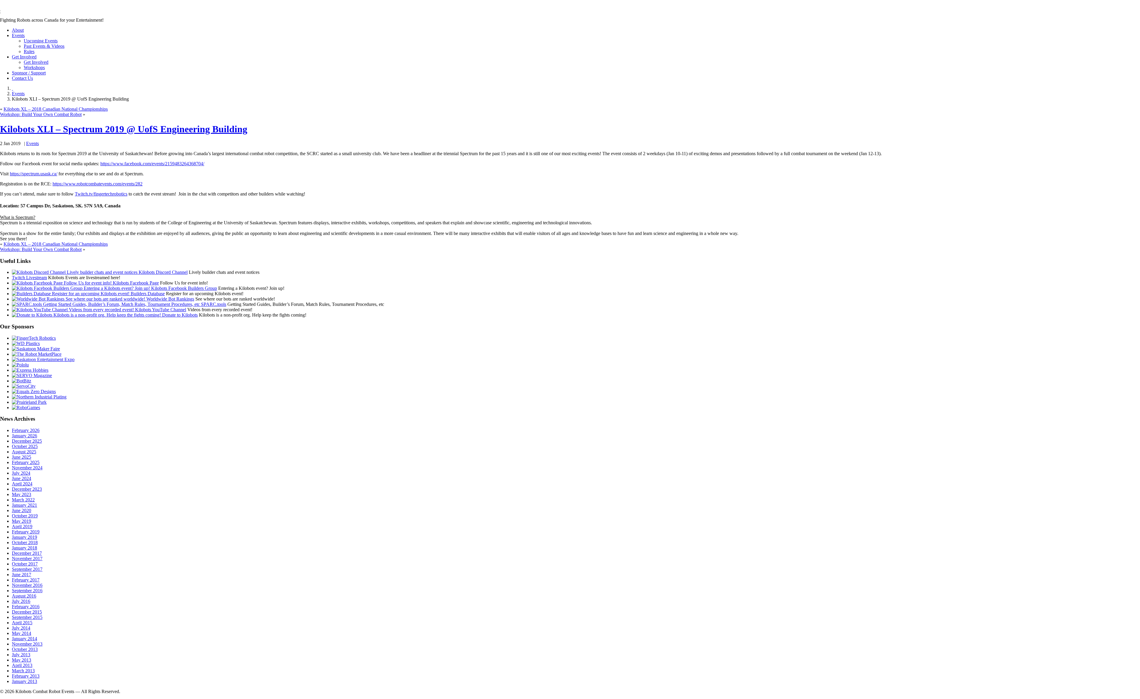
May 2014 (21, 633)
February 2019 (25, 531)
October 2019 (25, 515)
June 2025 (21, 457)
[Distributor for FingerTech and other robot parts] (36, 354)
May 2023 (21, 494)
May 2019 (21, 521)
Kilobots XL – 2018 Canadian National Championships (56, 109)
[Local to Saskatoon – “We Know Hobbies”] (30, 370)
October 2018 (25, 542)
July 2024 (21, 473)
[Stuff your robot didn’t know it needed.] (34, 391)
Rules (29, 51)
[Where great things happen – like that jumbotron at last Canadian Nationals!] (29, 402)
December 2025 (27, 441)
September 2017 (27, 569)
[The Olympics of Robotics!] (26, 407)
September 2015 (27, 617)
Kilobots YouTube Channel (160, 309)
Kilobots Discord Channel (162, 272)
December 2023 (27, 489)
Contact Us (22, 78)
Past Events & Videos (44, 46)
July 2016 (21, 601)
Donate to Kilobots (179, 314)
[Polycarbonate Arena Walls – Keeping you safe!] (26, 343)
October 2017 (25, 563)
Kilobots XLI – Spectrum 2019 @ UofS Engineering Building (123, 129)
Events (18, 35)
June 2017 (21, 574)
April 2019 (22, 526)
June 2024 (21, 478)
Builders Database (147, 293)
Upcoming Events (41, 40)
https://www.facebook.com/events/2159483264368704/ (152, 163)
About (18, 30)
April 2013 (22, 665)
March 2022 (23, 499)
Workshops (34, 67)
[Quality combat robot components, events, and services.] (21, 380)
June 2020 (21, 510)
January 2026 (24, 435)
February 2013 (25, 676)
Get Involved (24, 56)
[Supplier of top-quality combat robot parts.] (34, 338)
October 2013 (25, 649)
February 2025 (25, 462)
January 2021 (24, 505)
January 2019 (24, 537)
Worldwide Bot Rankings (169, 298)
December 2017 (27, 553)
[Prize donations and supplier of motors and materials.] (20, 364)
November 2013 (27, 643)
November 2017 (27, 558)
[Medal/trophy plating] (39, 396)
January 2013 (24, 681)
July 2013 (21, 654)
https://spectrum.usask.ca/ (33, 173)
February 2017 (25, 579)
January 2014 (24, 638)
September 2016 (27, 590)
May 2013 (21, 660)
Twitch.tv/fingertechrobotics (101, 193)
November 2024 (27, 467)
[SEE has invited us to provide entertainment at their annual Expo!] (43, 359)
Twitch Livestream (29, 277)
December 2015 (27, 611)
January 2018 (24, 547)
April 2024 (22, 483)
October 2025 (25, 446)
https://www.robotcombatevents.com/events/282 (97, 183)
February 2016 (25, 606)
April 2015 (22, 622)
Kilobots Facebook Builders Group (183, 288)
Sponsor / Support (29, 72)
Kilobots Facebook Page (135, 282)
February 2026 (25, 430)
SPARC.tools (213, 304)
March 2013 (23, 670)
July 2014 (21, 627)
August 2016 (24, 595)
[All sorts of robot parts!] (24, 386)
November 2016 (27, 585)
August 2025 (24, 451)
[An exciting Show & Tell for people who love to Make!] (36, 348)
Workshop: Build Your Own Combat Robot (41, 114)
